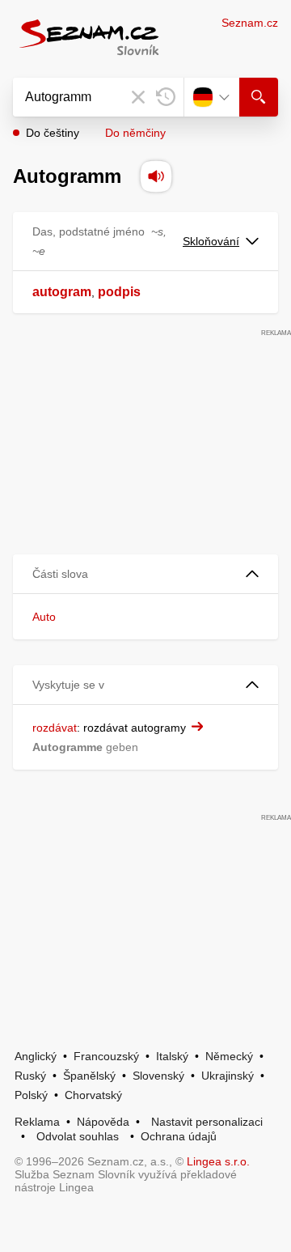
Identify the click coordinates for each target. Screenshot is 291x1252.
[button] (145, 574)
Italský (172, 1056)
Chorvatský (93, 1095)
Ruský (30, 1075)
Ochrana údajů (179, 1136)
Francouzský (106, 1056)
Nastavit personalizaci (207, 1121)
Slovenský (158, 1075)
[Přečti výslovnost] (156, 176)
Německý (229, 1056)
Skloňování (211, 241)
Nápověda (103, 1121)
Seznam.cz (249, 22)
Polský (31, 1095)
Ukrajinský (227, 1075)
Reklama (37, 1121)
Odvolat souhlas (77, 1136)
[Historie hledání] (165, 97)
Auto (44, 616)
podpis (119, 292)
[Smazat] (138, 97)
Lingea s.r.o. (218, 1161)
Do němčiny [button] (135, 132)
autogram (61, 292)
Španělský (89, 1075)
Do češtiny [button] (52, 132)
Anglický (36, 1056)
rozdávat (54, 727)
